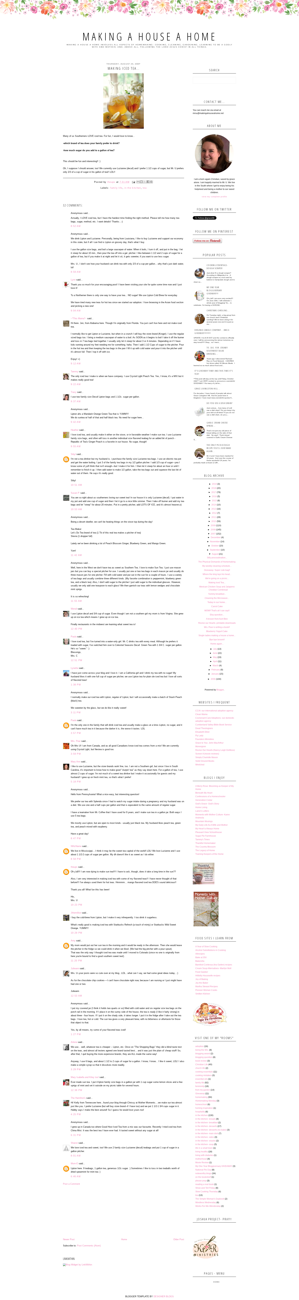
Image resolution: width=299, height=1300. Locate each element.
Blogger (220, 690)
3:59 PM (76, 754)
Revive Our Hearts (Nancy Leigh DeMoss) (215, 750)
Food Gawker (201, 972)
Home (124, 1239)
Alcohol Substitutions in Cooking (210, 950)
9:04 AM (76, 310)
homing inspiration (204, 1108)
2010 (213, 521)
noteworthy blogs (203, 1173)
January (215, 674)
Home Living (201, 807)
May (215, 657)
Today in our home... (216, 602)
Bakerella (199, 961)
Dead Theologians (204, 728)
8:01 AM (76, 1155)
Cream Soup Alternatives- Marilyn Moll (213, 968)
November (215, 541)
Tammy (74, 371)
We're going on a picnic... (217, 578)
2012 (214, 513)
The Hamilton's (78, 1098)
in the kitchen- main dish (206, 1133)
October (215, 546)
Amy (73, 940)
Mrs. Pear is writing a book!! (217, 627)
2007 (213, 534)
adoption (199, 1046)
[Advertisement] (123, 1211)
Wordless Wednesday (205, 1202)
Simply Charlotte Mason (206, 757)
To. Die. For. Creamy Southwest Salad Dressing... (217, 350)
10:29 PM (76, 933)
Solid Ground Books (204, 761)
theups (74, 867)
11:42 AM (76, 555)
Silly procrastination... (217, 557)
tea (145, 188)
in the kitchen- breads (205, 1119)
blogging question (203, 1057)
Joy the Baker (201, 983)
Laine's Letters (202, 811)
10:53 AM (76, 509)
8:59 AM (76, 272)
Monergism (200, 746)
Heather (75, 430)
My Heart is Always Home (207, 828)
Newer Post (69, 1239)
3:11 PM (76, 712)
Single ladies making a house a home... (216, 635)
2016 (214, 496)
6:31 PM (76, 1135)
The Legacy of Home (205, 850)
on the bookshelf (203, 1177)
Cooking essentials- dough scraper (217, 267)
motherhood (201, 1159)
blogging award (202, 1053)
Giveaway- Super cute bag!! (217, 570)
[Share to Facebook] (148, 181)
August (215, 554)
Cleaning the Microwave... (217, 598)
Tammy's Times (202, 839)
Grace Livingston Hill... (207, 388)
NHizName (76, 846)
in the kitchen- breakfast (206, 1122)
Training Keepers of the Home (209, 854)
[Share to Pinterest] (151, 181)
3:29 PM (76, 1069)
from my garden (202, 1090)
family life (116, 188)
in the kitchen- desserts (206, 1126)
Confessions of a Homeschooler (210, 796)
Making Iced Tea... (217, 582)
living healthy (201, 1151)
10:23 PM (76, 904)
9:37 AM (76, 401)
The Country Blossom (205, 847)
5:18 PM (76, 781)
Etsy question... (217, 615)
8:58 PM (76, 859)
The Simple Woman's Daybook (209, 1199)
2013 (213, 509)
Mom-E (74, 1163)
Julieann (75, 968)
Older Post (178, 1239)
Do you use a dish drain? (219, 403)
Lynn (73, 279)
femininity (199, 1086)
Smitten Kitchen (202, 994)
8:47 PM (76, 838)
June (215, 653)
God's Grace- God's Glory (207, 804)
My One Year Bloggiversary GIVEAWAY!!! (214, 290)
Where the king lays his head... (217, 574)
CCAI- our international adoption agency (214, 710)
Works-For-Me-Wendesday (208, 1206)
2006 (213, 679)
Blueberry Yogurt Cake (217, 631)
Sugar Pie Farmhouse (205, 836)
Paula (73, 636)
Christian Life (201, 1064)
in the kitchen (132, 188)
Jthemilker (76, 912)
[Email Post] (133, 182)
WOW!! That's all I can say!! (216, 610)
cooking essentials (204, 1072)
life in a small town (204, 1148)
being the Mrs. (202, 1050)
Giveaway (200, 1093)
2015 (214, 500)
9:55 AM (76, 446)
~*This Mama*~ (79, 318)
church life (200, 1068)
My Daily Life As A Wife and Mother (211, 825)
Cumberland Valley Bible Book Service (213, 724)
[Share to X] (144, 181)
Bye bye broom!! (217, 639)
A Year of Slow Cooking (206, 946)
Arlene (74, 1042)
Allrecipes (200, 954)
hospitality (200, 1111)
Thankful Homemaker (205, 843)
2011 (213, 517)
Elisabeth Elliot (202, 732)
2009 (213, 525)
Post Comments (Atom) (89, 1245)
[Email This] (138, 181)
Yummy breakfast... (217, 594)
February (215, 670)
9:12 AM (76, 363)
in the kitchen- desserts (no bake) (210, 1130)
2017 (213, 492)
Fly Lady (199, 735)
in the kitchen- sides (204, 1137)
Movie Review (202, 1162)
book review (201, 1061)
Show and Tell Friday (205, 1188)
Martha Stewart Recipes (206, 986)
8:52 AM (76, 226)
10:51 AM (76, 485)
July (215, 649)
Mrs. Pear (76, 741)
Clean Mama (201, 714)
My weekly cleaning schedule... (217, 566)
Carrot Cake (217, 606)
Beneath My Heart (203, 793)
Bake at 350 (201, 957)
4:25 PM (76, 1114)
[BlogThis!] (141, 181)
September (215, 550)
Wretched (199, 764)
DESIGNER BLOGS (163, 1296)
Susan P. (75, 493)
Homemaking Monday (205, 1101)
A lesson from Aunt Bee (217, 619)
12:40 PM (76, 629)
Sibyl (73, 454)
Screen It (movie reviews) (207, 754)
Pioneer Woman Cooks (206, 990)
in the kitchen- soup (204, 1144)
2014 (213, 505)
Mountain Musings (204, 821)
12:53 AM (76, 995)
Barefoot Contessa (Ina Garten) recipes (213, 965)
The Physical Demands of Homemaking (216, 562)
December (216, 537)
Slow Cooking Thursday (206, 1191)
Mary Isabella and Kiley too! (85, 1077)
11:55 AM (76, 601)
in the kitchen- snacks (205, 1141)
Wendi (74, 608)
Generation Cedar (203, 800)
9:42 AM (76, 422)
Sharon (74, 1143)
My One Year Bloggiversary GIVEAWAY (213, 1166)
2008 (213, 529)
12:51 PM (76, 660)
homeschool (201, 1104)
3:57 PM (76, 733)
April (215, 661)
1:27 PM (76, 1034)
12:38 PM (76, 1090)
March (216, 665)
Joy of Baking (201, 979)
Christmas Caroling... (218, 310)
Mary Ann (75, 761)
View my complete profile (214, 197)
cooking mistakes (203, 1075)
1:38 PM (76, 684)
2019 (214, 484)
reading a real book (204, 1184)
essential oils (201, 1079)
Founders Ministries (204, 739)
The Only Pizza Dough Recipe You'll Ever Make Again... (219, 448)
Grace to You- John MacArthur (209, 743)
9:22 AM (76, 384)
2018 (213, 488)
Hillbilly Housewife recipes (207, 975)
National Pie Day (203, 1170)
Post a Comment (71, 1184)
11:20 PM (76, 960)
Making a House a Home (149, 36)
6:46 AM (76, 1176)
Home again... (217, 644)
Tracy (73, 392)
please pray (200, 1180)
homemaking (201, 1097)
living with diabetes (204, 1155)
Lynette (74, 668)
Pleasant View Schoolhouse (208, 832)
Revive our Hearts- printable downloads (217, 623)
